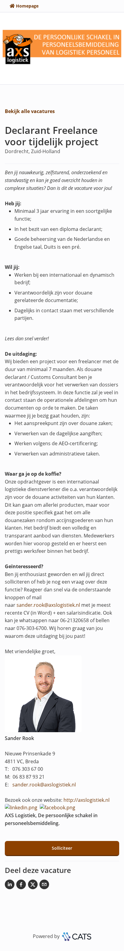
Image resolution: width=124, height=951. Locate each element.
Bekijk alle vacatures (30, 111)
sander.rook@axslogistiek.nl (48, 605)
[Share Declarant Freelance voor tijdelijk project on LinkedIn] (9, 886)
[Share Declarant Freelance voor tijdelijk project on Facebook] (21, 886)
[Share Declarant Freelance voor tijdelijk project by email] (44, 886)
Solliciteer (62, 848)
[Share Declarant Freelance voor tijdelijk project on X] (33, 886)
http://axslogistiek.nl (87, 800)
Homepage (27, 6)
